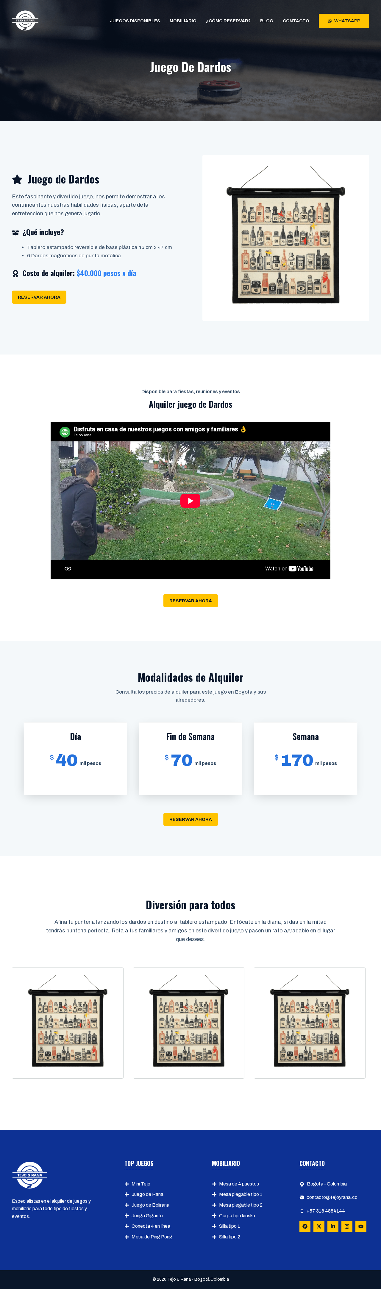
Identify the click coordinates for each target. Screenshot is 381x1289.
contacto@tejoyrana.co (332, 1197)
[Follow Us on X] (318, 1226)
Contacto (296, 20)
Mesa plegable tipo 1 (241, 1194)
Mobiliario (183, 20)
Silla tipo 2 (229, 1236)
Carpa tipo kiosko (237, 1215)
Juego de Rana (147, 1194)
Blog (266, 20)
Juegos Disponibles (135, 20)
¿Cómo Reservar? (228, 20)
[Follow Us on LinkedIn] (332, 1226)
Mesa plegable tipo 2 (241, 1205)
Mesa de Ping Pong (152, 1236)
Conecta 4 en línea (151, 1226)
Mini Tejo (141, 1183)
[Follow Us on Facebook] (304, 1226)
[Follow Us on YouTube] (360, 1226)
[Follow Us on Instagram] (346, 1226)
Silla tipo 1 (229, 1226)
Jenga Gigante (147, 1215)
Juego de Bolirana (150, 1205)
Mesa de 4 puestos (239, 1183)
